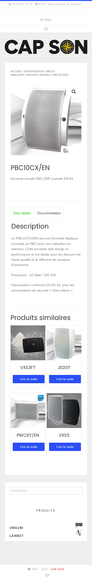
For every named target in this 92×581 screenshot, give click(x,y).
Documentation (49, 213)
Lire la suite (28, 379)
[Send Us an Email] (46, 29)
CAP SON (57, 569)
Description (22, 213)
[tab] (22, 213)
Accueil (16, 71)
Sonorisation (34, 71)
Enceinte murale (38, 74)
